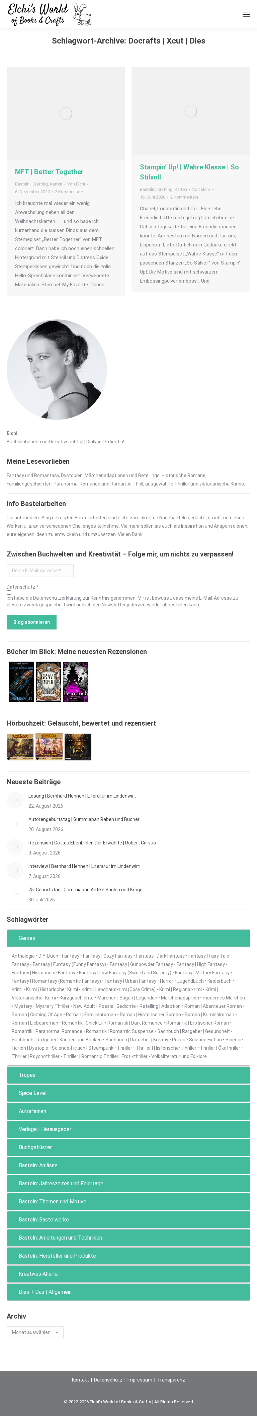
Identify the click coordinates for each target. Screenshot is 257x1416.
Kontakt (80, 1380)
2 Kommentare (69, 191)
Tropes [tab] (27, 1075)
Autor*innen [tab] (32, 1111)
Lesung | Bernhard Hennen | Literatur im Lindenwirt (82, 796)
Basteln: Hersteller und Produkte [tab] (57, 1256)
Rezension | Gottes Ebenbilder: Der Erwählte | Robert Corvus (92, 842)
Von (76, 184)
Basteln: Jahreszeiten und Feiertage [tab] (61, 1183)
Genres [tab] (27, 938)
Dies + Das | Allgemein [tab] (45, 1292)
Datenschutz (108, 1380)
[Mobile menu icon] (246, 14)
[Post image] (15, 800)
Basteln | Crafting (31, 184)
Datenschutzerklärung (57, 598)
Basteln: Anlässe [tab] (38, 1165)
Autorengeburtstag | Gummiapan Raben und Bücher (84, 819)
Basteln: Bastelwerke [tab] (44, 1219)
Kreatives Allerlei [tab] (39, 1274)
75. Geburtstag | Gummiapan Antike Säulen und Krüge (85, 889)
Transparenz (171, 1380)
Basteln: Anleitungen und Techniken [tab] (60, 1238)
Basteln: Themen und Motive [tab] (52, 1201)
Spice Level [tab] (33, 1093)
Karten (56, 184)
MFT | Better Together (49, 172)
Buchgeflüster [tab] (35, 1147)
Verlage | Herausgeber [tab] (45, 1129)
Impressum (139, 1380)
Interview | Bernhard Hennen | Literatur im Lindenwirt (84, 866)
